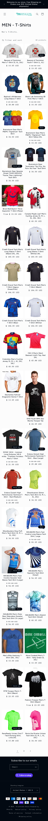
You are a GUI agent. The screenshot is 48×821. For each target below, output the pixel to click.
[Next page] (30, 751)
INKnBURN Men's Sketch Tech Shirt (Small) (35, 616)
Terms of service (16, 813)
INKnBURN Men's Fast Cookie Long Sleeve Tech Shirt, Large (35, 534)
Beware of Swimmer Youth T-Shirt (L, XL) (35, 61)
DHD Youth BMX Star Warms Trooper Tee (35, 420)
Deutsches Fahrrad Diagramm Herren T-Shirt (12, 396)
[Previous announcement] (4, 4)
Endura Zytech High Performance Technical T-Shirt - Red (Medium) (12, 495)
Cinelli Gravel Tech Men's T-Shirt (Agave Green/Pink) (12, 287)
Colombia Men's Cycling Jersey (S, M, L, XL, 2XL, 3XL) (12, 361)
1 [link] (17, 751)
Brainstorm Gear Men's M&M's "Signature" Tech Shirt (12, 132)
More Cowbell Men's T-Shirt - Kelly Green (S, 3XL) (35, 658)
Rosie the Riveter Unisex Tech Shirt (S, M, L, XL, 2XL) (35, 735)
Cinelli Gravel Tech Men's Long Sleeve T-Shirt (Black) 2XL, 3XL (12, 251)
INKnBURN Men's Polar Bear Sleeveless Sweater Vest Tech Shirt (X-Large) (12, 616)
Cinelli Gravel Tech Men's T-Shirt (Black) (35, 286)
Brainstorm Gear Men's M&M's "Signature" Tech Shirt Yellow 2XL (35, 135)
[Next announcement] (43, 4)
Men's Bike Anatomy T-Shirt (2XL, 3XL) (12, 657)
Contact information (33, 813)
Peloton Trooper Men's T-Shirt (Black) (35, 701)
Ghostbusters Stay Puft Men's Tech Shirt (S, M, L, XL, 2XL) (12, 533)
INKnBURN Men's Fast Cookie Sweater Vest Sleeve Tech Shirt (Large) (12, 578)
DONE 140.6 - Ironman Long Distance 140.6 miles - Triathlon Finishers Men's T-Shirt (12, 455)
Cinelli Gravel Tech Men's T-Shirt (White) (35, 322)
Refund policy (21, 809)
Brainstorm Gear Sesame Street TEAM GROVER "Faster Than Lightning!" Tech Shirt (12, 174)
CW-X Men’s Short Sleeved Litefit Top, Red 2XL (35, 355)
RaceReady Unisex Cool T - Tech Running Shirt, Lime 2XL (12, 735)
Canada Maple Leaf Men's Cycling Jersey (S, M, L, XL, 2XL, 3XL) (35, 216)
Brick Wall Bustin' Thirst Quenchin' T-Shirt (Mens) (12, 210)
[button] (4, 14)
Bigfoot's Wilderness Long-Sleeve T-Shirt (12, 98)
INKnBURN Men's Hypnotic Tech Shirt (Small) (35, 573)
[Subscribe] (35, 767)
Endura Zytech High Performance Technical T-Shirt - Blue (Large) (35, 456)
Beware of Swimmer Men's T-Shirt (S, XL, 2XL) (12, 61)
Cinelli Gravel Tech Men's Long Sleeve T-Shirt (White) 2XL (35, 251)
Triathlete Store (23, 806)
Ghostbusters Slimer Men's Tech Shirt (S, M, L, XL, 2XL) (35, 495)
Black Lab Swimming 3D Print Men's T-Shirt (35, 98)
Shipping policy (25, 816)
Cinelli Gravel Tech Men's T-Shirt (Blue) (12, 322)
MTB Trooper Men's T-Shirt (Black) (12, 692)
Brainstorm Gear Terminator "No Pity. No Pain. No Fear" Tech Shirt (35, 166)
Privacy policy (35, 809)
